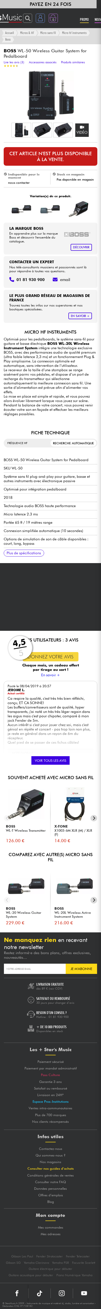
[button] (21, 130)
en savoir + (80, 316)
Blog (50, 1202)
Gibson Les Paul (22, 1256)
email (65, 279)
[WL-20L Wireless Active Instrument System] (49, 209)
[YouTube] (84, 1293)
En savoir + (50, 675)
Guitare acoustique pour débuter (31, 1275)
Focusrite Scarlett (83, 1263)
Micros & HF (27, 33)
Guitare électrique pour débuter (50, 1269)
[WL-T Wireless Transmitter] (78, 209)
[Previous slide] (7, 818)
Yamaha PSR (60, 1263)
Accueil (9, 33)
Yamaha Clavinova (36, 1263)
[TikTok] (39, 1293)
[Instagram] (62, 1293)
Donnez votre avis (50, 657)
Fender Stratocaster (49, 1256)
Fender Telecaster (78, 1256)
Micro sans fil (48, 33)
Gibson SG (13, 1263)
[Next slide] (93, 818)
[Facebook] (17, 1293)
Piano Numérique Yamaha (74, 1275)
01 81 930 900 (59, 1017)
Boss (8, 39)
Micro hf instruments (74, 33)
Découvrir (81, 247)
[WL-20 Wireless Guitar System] (21, 209)
